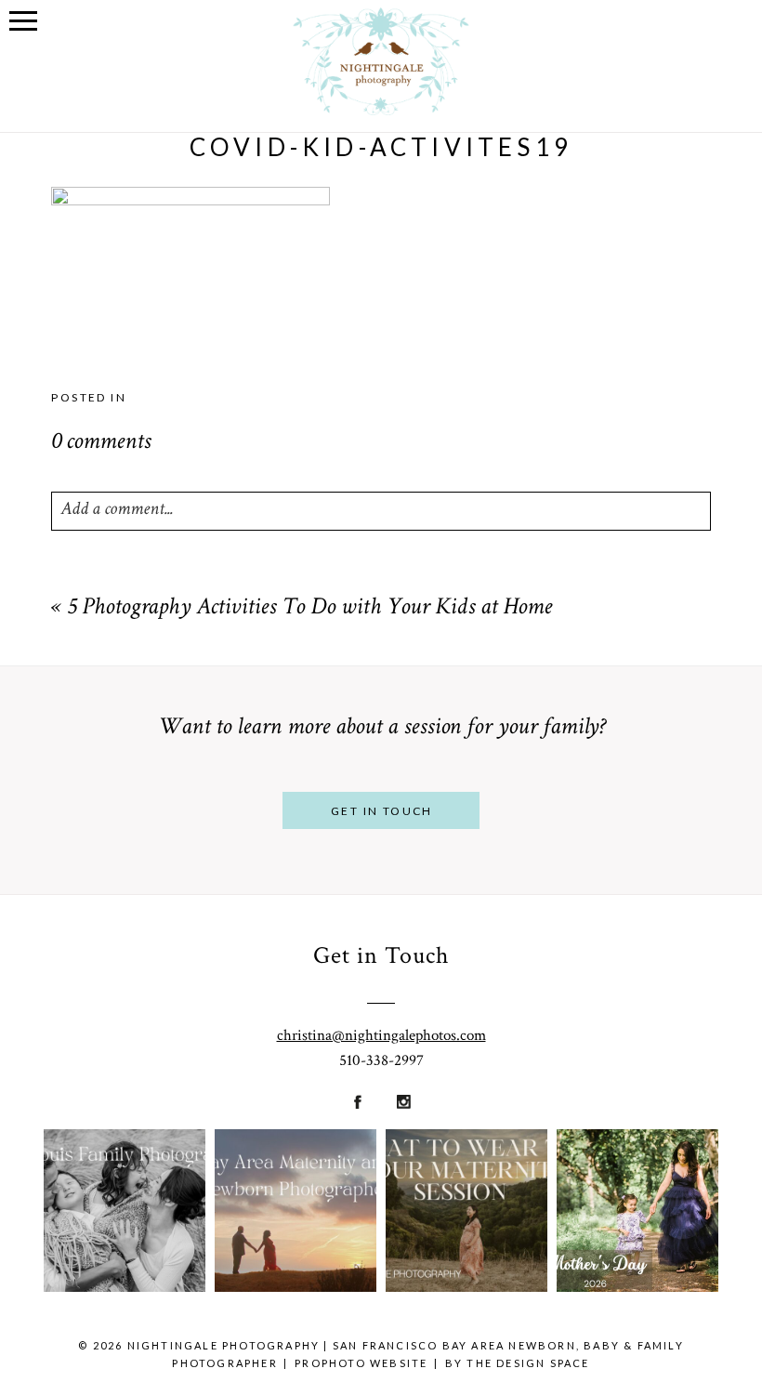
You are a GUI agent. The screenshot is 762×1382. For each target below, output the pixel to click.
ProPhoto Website (361, 1363)
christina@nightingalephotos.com (381, 1035)
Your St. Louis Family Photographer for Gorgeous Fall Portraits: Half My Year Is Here (123, 1174)
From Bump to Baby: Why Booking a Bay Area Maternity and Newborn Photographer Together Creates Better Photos (294, 1174)
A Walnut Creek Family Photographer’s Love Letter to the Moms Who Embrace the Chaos (643, 1174)
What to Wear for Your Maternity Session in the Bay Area (466, 1174)
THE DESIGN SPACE (527, 1363)
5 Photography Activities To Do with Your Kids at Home (309, 609)
